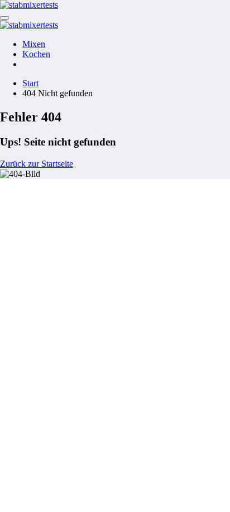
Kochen (36, 54)
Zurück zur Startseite (36, 163)
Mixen (33, 44)
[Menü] (4, 18)
